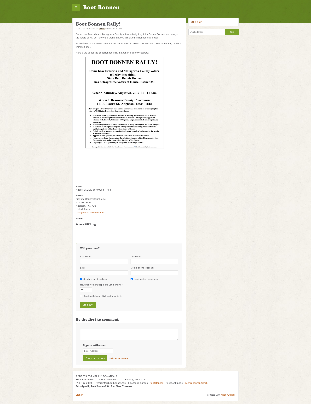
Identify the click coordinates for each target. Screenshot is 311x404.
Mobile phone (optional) (142, 267)
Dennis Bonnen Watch (195, 383)
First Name (85, 256)
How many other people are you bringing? (101, 284)
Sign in (198, 22)
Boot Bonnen (101, 7)
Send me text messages (146, 279)
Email (82, 267)
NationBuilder (228, 394)
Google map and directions (90, 212)
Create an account (119, 358)
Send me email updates (95, 279)
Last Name (136, 256)
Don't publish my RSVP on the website (102, 296)
